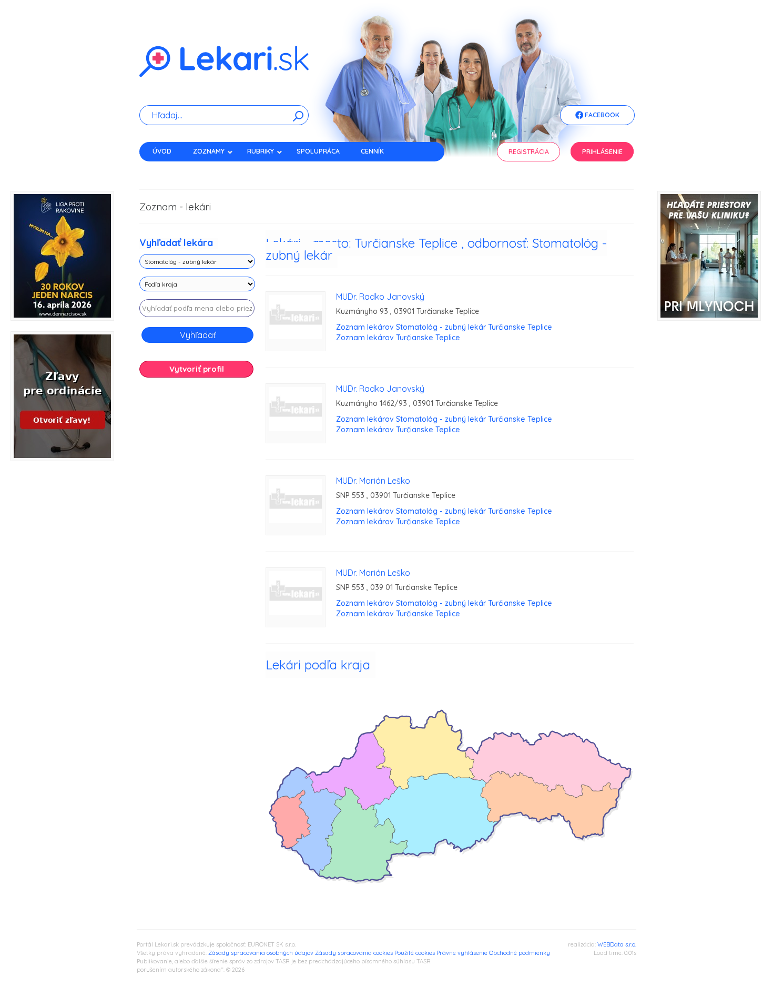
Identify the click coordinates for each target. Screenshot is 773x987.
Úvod (161, 151)
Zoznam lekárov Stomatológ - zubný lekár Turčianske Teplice (444, 327)
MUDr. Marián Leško (373, 480)
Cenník (372, 151)
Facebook (601, 115)
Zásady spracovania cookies (354, 953)
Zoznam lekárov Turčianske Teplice (398, 337)
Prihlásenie (602, 152)
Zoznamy (209, 151)
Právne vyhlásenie (461, 953)
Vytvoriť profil (196, 369)
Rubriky (260, 151)
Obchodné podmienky (519, 953)
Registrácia (528, 152)
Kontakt (167, 170)
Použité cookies (414, 953)
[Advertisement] (197, 551)
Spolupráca (318, 151)
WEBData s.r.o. (616, 944)
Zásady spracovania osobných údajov (260, 953)
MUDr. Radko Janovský (380, 296)
